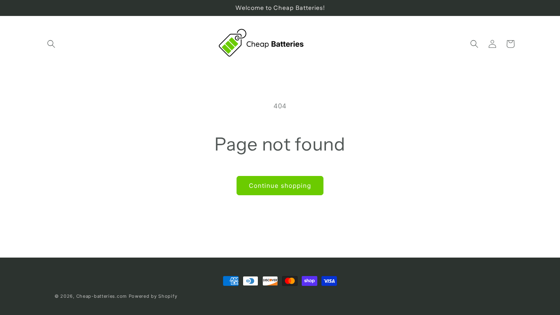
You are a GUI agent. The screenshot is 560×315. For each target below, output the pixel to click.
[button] (51, 44)
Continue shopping (280, 185)
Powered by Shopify (153, 296)
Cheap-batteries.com (101, 296)
